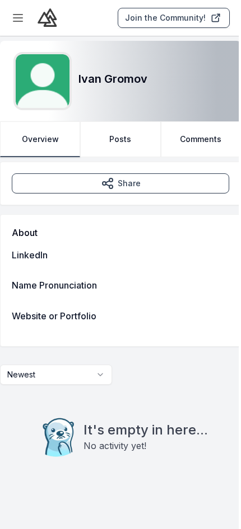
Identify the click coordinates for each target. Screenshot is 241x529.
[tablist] (120, 139)
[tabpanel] (120, 332)
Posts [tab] (120, 139)
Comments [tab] (200, 139)
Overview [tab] (40, 139)
